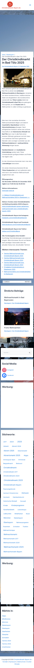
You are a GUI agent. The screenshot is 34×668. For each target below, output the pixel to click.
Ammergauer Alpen (9, 459)
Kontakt (5, 662)
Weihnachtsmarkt (10, 534)
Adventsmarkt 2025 (12, 455)
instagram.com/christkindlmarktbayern (14, 218)
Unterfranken (6, 647)
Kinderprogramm (17, 505)
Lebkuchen (7, 514)
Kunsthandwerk (8, 510)
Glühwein (25, 493)
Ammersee (21, 459)
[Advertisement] (17, 28)
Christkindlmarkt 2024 (11, 476)
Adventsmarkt (22, 451)
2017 (5, 442)
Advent (6, 446)
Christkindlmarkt (10, 468)
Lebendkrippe (22, 509)
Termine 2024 (6, 641)
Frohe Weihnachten (12, 328)
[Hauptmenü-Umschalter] (30, 5)
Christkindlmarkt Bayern (12, 485)
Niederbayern (18, 518)
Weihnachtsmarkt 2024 (11, 543)
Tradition (25, 526)
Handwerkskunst (18, 497)
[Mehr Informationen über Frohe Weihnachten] (17, 316)
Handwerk (6, 497)
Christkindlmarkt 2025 (13, 480)
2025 (19, 442)
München (7, 518)
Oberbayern (8, 522)
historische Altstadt (10, 501)
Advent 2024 (16, 446)
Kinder (5, 505)
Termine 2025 (6, 644)
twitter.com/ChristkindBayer (11, 231)
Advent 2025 (9, 451)
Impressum (12, 662)
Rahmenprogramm (22, 522)
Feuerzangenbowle (9, 489)
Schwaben (16, 526)
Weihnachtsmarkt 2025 (14, 547)
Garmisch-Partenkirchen (10, 493)
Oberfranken (6, 631)
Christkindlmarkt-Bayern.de (11, 8)
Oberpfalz (5, 634)
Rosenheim (6, 526)
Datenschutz (21, 662)
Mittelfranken (19, 513)
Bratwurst (19, 463)
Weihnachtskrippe (9, 530)
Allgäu (26, 455)
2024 (12, 442)
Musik (28, 513)
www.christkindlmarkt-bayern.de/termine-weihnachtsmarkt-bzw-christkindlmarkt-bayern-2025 (15, 209)
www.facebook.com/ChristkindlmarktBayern (16, 224)
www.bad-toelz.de (8, 190)
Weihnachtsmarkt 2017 (10, 539)
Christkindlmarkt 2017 (10, 472)
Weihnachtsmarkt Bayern (12, 552)
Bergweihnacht (8, 463)
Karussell (23, 501)
